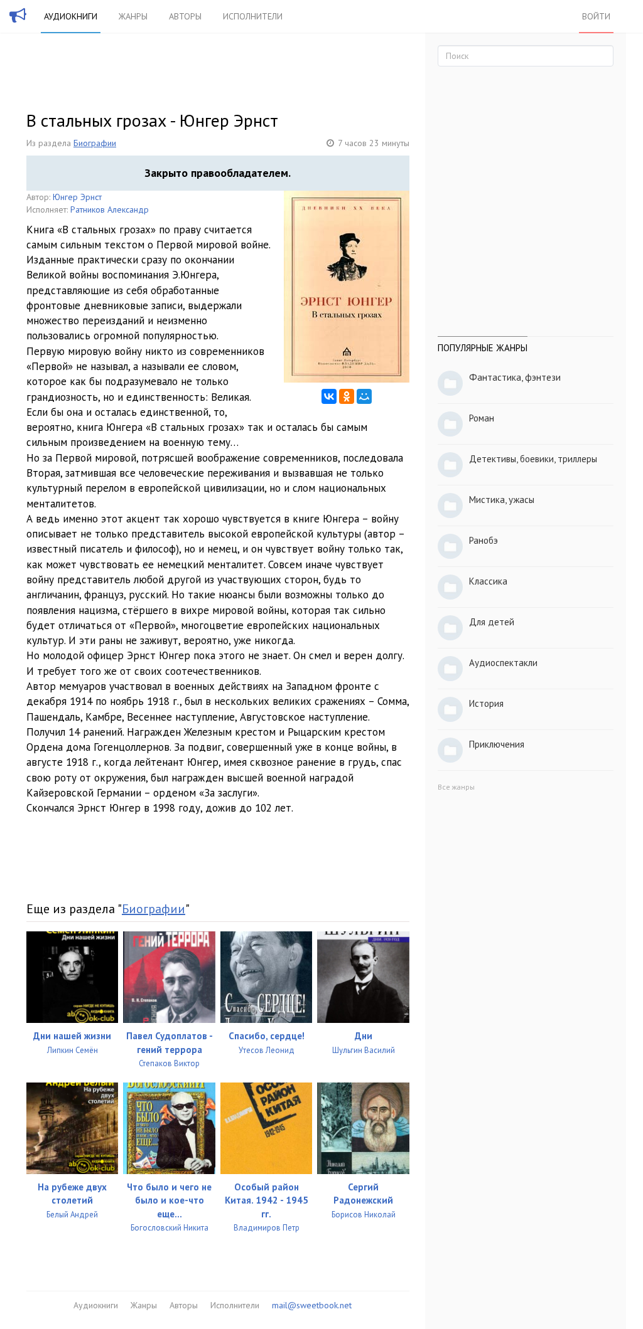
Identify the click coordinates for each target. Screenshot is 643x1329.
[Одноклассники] (346, 396)
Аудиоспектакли (503, 663)
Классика (488, 581)
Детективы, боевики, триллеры (533, 459)
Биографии (94, 143)
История (486, 703)
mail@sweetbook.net (312, 1305)
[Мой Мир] (364, 396)
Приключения (496, 744)
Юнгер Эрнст (77, 197)
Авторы (185, 16)
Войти (596, 16)
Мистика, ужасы (501, 500)
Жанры (133, 16)
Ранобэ (483, 540)
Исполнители (253, 16)
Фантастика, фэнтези (515, 377)
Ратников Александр (109, 209)
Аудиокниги (70, 16)
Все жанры (456, 787)
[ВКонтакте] (329, 396)
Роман (481, 418)
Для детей (491, 622)
